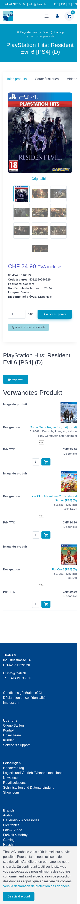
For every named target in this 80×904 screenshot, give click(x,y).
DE (56, 4)
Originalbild (40, 178)
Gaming (9, 840)
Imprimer (17, 379)
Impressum (11, 702)
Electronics (11, 825)
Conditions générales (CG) (22, 693)
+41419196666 (20, 678)
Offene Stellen (13, 725)
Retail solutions (14, 782)
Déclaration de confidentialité (24, 697)
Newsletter (11, 777)
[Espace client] (57, 16)
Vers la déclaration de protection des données (36, 886)
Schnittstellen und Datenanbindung (28, 787)
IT (68, 4)
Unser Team (12, 735)
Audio (7, 815)
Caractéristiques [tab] (47, 79)
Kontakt (8, 730)
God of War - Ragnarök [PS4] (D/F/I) (53, 427)
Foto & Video (12, 830)
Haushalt (9, 844)
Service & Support (16, 745)
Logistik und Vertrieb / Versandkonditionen (33, 773)
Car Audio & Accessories (21, 820)
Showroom (11, 792)
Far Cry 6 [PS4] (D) (64, 569)
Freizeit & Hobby (15, 835)
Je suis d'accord (19, 896)
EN (75, 4)
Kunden (9, 740)
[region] (40, 79)
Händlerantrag (13, 768)
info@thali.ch (16, 673)
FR (63, 4)
